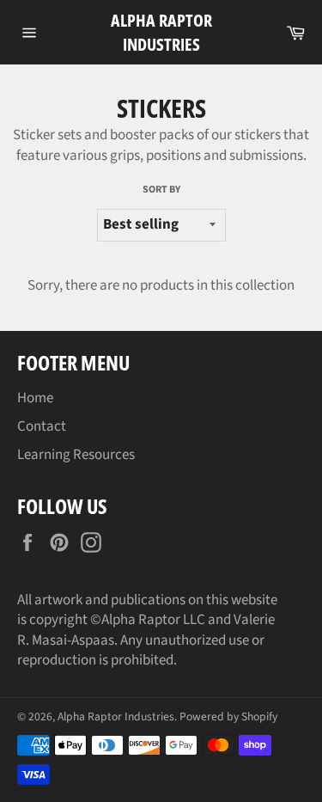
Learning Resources (76, 454)
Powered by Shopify (228, 716)
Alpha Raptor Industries (161, 32)
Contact (41, 426)
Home (35, 398)
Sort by (161, 190)
